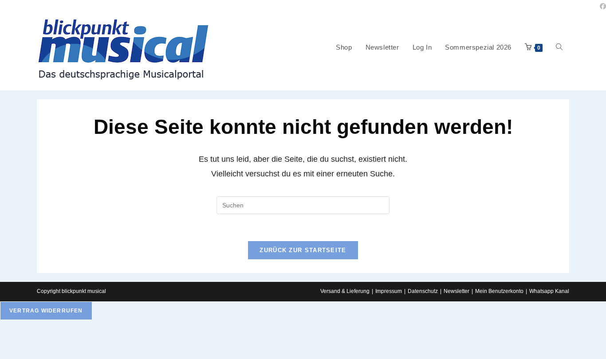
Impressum (388, 291)
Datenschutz (423, 291)
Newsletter (456, 291)
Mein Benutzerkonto (499, 291)
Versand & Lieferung (345, 291)
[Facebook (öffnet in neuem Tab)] (601, 6)
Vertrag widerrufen (46, 311)
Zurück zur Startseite (303, 250)
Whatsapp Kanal (549, 291)
